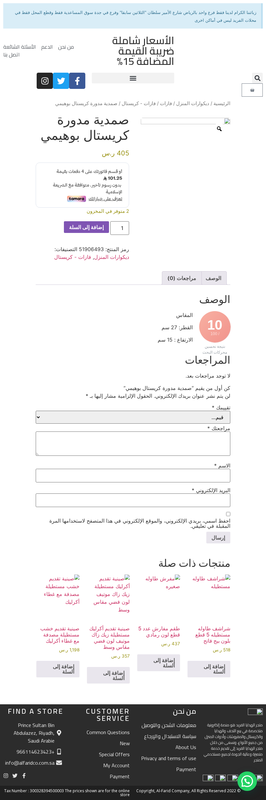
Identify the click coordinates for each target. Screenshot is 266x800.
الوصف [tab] (213, 278)
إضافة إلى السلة (86, 227)
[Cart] (252, 90)
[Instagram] (45, 81)
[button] (257, 78)
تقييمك (221, 407)
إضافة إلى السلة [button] (214, 669)
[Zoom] (219, 129)
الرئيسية (221, 103)
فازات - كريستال (139, 103)
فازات (166, 103)
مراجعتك (218, 428)
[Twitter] (61, 81)
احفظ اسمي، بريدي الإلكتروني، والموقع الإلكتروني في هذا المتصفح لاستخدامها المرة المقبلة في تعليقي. (139, 523)
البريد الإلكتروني (211, 490)
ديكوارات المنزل (192, 103)
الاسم (222, 465)
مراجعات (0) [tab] (181, 278)
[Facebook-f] (77, 81)
